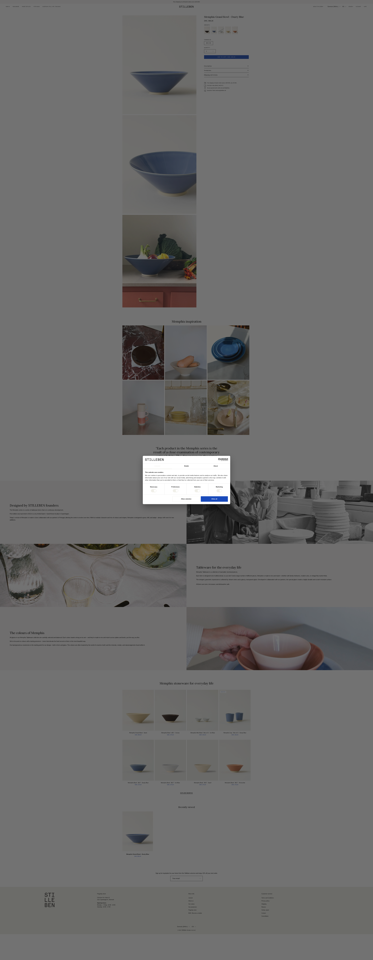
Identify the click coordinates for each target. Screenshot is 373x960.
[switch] (175, 490)
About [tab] (216, 466)
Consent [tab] (157, 466)
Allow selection (186, 499)
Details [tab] (186, 466)
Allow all (214, 499)
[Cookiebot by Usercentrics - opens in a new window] (219, 459)
